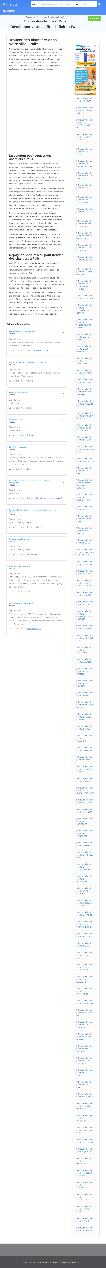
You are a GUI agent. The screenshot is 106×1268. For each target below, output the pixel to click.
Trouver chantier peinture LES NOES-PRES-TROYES (84, 224)
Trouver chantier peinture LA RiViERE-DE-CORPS (85, 272)
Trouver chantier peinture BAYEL (84, 727)
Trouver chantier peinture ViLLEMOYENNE (84, 867)
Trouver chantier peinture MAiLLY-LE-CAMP (85, 404)
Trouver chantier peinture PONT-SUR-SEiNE (85, 638)
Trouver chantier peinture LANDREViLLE (84, 1185)
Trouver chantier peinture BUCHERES (85, 438)
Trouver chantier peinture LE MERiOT (85, 1001)
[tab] (36, 332)
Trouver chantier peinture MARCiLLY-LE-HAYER (85, 855)
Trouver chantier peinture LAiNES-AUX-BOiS (84, 1024)
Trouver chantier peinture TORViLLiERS (84, 650)
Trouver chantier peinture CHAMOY (84, 1229)
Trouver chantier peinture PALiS (84, 944)
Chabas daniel (33, 554)
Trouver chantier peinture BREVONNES (84, 821)
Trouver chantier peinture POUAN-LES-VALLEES (84, 1036)
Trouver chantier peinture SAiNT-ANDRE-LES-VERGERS (84, 138)
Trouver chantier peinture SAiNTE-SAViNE (84, 151)
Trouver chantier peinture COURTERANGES (84, 967)
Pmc (29, 408)
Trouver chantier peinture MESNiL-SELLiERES (84, 1209)
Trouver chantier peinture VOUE (84, 1219)
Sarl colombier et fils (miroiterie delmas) (44, 498)
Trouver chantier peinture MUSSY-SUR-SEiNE (84, 530)
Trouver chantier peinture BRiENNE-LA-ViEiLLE (84, 1173)
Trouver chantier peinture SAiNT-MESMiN (84, 671)
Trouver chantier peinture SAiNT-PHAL (84, 1085)
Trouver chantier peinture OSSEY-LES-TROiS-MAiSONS (85, 903)
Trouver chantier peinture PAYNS (84, 541)
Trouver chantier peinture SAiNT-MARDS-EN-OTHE (84, 924)
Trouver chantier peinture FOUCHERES (84, 1161)
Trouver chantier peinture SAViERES (84, 660)
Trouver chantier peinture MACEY (84, 694)
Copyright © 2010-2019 (31, 1262)
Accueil (29, 17)
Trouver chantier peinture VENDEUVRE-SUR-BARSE (84, 323)
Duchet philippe (34, 527)
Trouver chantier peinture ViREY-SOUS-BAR (84, 891)
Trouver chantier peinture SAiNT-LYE (84, 296)
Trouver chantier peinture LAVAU (84, 779)
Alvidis (30, 381)
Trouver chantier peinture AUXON (84, 593)
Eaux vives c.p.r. (34, 628)
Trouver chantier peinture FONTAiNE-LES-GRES (85, 705)
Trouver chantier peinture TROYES (84, 99)
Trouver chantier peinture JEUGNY (84, 1150)
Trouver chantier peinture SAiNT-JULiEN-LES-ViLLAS (84, 163)
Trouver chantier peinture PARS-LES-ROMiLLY (84, 769)
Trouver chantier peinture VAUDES (84, 934)
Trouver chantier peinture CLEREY (84, 572)
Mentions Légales (62, 1262)
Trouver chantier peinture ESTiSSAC (84, 371)
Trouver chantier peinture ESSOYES (84, 810)
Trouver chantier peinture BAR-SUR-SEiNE (84, 211)
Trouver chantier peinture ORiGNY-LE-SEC (84, 1012)
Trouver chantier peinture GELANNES (85, 801)
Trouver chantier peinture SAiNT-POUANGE (84, 683)
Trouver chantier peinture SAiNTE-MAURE (84, 470)
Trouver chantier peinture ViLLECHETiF (84, 738)
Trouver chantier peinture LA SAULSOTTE (84, 979)
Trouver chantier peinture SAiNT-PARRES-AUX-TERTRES (84, 285)
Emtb (29, 469)
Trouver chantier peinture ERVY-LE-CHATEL (84, 518)
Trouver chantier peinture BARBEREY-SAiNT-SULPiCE (85, 552)
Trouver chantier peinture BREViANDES (84, 361)
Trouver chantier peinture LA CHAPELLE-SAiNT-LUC (84, 124)
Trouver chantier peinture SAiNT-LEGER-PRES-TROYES (85, 790)
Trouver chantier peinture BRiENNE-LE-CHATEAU (84, 235)
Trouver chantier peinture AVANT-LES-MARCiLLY (84, 1106)
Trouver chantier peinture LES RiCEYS (85, 459)
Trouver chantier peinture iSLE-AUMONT (84, 1072)
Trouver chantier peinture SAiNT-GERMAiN (84, 349)
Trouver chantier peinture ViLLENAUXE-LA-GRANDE (84, 309)
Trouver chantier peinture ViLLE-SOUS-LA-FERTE (84, 497)
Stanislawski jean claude (37, 350)
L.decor (30, 435)
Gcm (29, 591)
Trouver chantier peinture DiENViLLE (84, 748)
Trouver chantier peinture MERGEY (84, 844)
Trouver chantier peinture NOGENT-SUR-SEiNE (84, 175)
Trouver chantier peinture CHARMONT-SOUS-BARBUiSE (84, 615)
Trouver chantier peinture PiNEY (84, 508)
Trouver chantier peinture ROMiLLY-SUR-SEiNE (84, 110)
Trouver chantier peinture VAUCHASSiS (84, 1197)
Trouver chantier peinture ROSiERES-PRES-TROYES (84, 247)
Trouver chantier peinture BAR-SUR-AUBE (84, 187)
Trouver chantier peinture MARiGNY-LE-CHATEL (84, 416)
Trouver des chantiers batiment (50, 17)
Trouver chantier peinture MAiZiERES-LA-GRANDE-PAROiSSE (85, 484)
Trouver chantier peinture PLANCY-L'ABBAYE (84, 717)
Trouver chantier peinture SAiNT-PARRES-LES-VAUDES (85, 583)
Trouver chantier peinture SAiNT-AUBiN (84, 955)
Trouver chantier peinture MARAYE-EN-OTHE (84, 1048)
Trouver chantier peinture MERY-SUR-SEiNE (85, 449)
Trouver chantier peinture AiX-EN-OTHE (84, 337)
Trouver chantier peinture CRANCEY (84, 758)
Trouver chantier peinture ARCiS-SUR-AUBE (85, 259)
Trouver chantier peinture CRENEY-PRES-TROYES (84, 428)
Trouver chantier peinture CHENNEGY (85, 1095)
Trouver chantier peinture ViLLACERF (84, 1140)
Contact (77, 1262)
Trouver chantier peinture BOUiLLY (84, 603)
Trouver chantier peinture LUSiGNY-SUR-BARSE (84, 392)
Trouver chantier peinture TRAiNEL (84, 627)
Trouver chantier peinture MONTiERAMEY (84, 1118)
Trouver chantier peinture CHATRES (84, 913)
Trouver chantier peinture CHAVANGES (84, 833)
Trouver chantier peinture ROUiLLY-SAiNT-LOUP (84, 1060)
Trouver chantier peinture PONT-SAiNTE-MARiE (84, 199)
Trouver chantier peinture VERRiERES (85, 381)
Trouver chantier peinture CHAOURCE (85, 562)
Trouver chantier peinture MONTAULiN (84, 879)
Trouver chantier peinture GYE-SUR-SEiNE (84, 1130)
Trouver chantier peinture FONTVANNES (84, 991)
